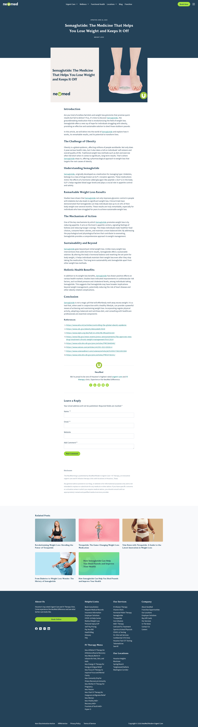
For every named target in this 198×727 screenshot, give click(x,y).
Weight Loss (99, 37)
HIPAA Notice (62, 723)
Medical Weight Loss (92, 621)
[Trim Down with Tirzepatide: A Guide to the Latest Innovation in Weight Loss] (142, 530)
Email (67, 421)
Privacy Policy (75, 723)
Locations (111, 4)
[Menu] (193, 4)
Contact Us (146, 626)
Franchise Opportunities (151, 609)
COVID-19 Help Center (93, 618)
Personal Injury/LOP (92, 624)
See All (115, 646)
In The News (146, 624)
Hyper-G (88, 709)
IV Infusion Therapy (120, 607)
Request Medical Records (94, 609)
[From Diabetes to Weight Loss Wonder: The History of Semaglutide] (55, 563)
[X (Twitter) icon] (99, 385)
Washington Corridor (120, 670)
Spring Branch (118, 664)
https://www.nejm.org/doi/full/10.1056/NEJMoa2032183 (90, 332)
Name (67, 411)
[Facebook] (36, 628)
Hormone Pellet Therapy (122, 612)
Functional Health (98, 4)
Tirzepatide (117, 618)
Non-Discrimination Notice (45, 723)
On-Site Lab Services (121, 635)
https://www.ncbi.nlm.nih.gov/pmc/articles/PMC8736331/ (90, 355)
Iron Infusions (118, 621)
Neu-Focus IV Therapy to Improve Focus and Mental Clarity (94, 672)
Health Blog (89, 632)
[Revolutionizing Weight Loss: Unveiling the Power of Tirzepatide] (55, 530)
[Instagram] (44, 628)
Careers (144, 629)
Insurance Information (93, 612)
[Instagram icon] (103, 385)
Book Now (184, 4)
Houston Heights (119, 658)
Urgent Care (70, 4)
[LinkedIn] (48, 628)
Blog (121, 4)
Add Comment (70, 442)
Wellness (83, 4)
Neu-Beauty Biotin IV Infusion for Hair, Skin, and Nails (94, 658)
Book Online (56, 619)
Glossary (88, 635)
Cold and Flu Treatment (122, 626)
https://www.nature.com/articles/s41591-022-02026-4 (89, 347)
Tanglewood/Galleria (121, 667)
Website (67, 432)
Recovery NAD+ (90, 703)
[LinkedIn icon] (94, 385)
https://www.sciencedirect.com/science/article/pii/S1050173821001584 (96, 351)
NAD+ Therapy (118, 624)
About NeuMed (147, 607)
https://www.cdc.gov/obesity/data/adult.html (85, 329)
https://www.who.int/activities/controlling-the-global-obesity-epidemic (96, 325)
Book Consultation (91, 607)
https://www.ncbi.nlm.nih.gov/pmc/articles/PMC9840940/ (90, 343)
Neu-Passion (89, 689)
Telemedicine (118, 643)
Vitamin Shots (118, 609)
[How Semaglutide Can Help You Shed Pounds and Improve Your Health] (99, 563)
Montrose (116, 661)
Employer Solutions (92, 615)
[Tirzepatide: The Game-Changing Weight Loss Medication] (99, 530)
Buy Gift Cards (147, 618)
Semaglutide (112, 117)
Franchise (128, 4)
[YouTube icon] (107, 385)
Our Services (146, 621)
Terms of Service (90, 723)
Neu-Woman (89, 698)
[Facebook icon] (90, 385)
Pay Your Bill (89, 629)
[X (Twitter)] (40, 628)
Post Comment (72, 453)
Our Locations (147, 612)
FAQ (86, 638)
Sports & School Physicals (122, 629)
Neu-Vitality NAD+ (91, 700)
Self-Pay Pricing (90, 626)
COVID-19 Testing (119, 632)
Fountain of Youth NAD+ (93, 706)
